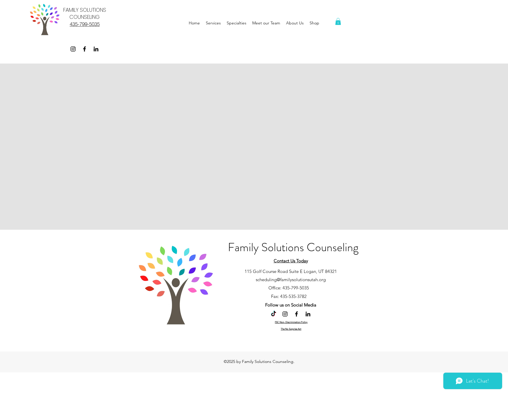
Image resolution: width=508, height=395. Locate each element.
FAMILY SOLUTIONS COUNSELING (84, 13)
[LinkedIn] (96, 49)
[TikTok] (273, 314)
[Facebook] (84, 49)
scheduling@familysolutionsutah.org (291, 279)
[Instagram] (73, 49)
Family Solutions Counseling (293, 247)
